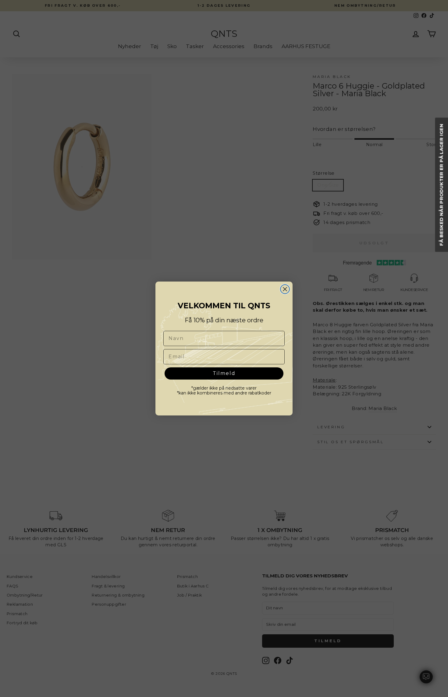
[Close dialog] (285, 289)
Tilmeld (224, 373)
